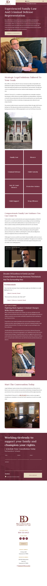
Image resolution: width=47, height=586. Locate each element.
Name (6, 455)
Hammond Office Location (24, 565)
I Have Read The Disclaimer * (13, 476)
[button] (43, 1)
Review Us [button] (23, 543)
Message (7, 461)
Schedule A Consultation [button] (13, 33)
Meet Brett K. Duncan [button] (23, 375)
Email (28, 1)
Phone (18, 455)
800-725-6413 (33, 3)
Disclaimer (7, 473)
